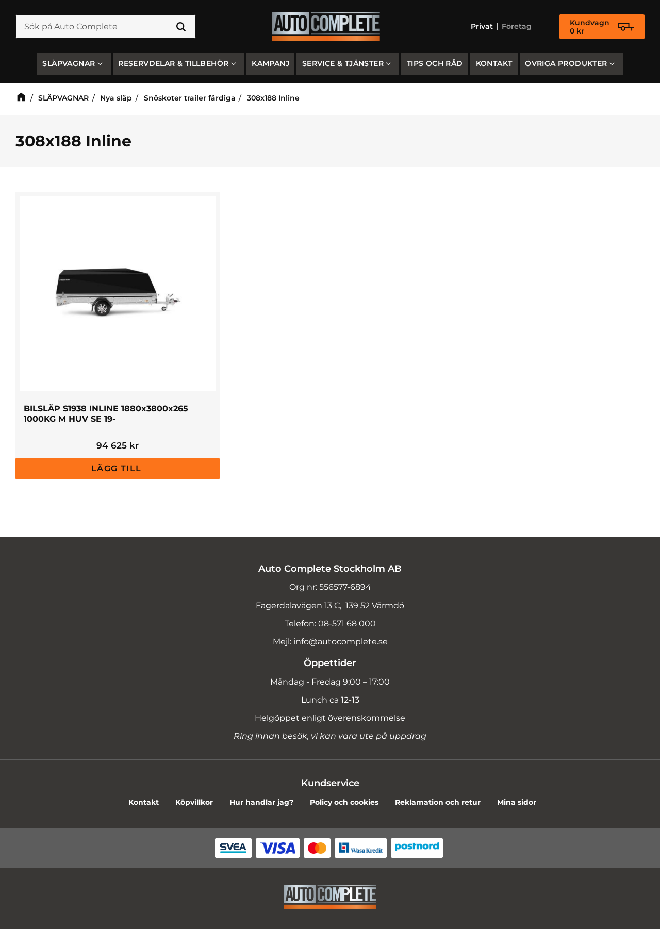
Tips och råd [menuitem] (435, 63)
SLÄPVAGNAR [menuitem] (68, 63)
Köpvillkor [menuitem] (194, 802)
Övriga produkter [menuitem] (566, 63)
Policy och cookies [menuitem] (344, 802)
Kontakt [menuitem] (494, 63)
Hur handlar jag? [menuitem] (261, 802)
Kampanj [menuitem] (270, 63)
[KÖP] (117, 468)
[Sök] (181, 27)
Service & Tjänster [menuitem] (343, 63)
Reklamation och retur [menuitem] (438, 802)
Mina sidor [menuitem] (516, 802)
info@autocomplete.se (340, 641)
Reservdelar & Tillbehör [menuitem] (173, 63)
